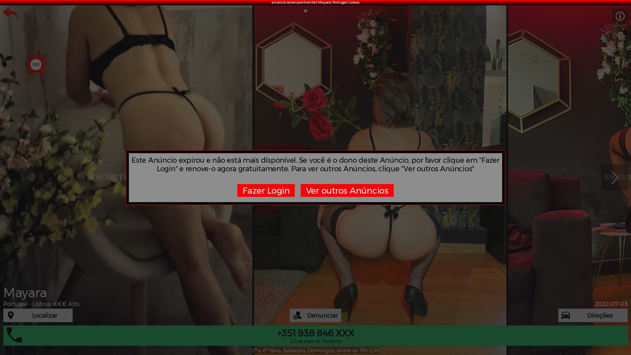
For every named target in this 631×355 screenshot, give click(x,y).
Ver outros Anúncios (347, 190)
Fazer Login (266, 190)
